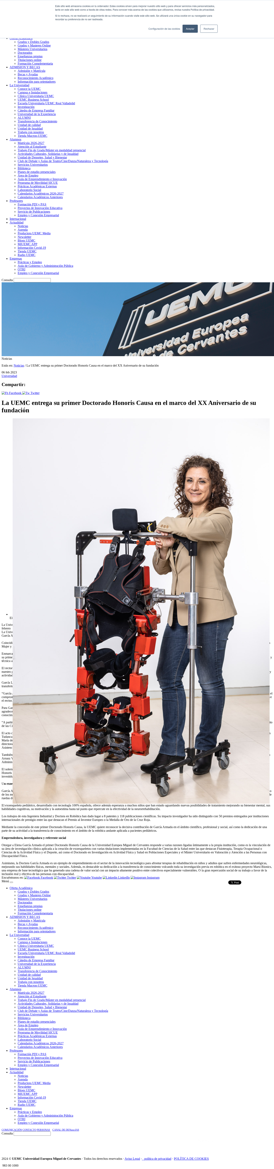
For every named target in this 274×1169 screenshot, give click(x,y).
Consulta (7, 280)
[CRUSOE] (246, 1144)
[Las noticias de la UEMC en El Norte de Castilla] (151, 1144)
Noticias (19, 365)
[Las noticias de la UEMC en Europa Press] (230, 1144)
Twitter (35, 393)
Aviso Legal (132, 1158)
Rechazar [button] (209, 28)
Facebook (15, 393)
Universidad (9, 376)
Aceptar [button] (190, 28)
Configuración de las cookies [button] (164, 28)
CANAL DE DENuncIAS (65, 1129)
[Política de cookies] (143, 1158)
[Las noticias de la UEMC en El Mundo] (208, 1144)
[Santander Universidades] (262, 1144)
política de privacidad (157, 1158)
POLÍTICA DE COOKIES (191, 1158)
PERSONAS (43, 1129)
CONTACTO (29, 1129)
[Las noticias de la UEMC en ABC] (190, 1144)
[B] (11, 882)
